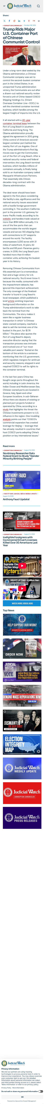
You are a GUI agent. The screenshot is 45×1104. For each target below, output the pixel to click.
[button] (4, 6)
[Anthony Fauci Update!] (21, 480)
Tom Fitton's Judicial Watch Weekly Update (20, 493)
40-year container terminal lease (16, 122)
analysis (7, 419)
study (6, 409)
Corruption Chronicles (13, 25)
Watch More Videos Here (22, 603)
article (11, 301)
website (7, 218)
